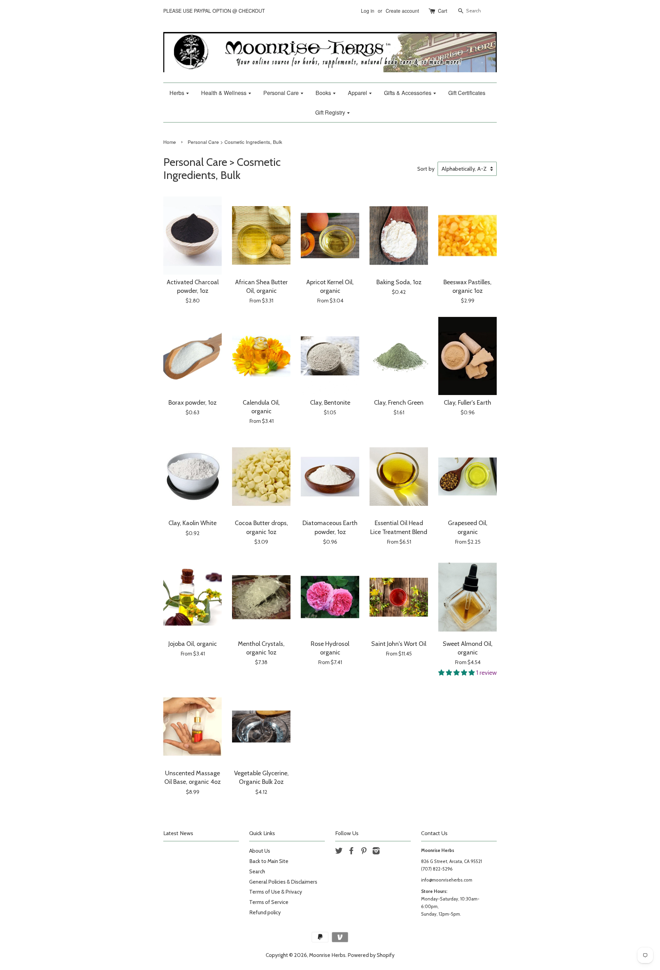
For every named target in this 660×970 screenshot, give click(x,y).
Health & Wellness (224, 93)
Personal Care (281, 93)
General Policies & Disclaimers (283, 881)
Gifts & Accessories (408, 93)
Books (324, 93)
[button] (457, 672)
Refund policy (265, 912)
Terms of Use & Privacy (275, 891)
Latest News (178, 833)
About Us (259, 851)
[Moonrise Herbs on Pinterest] (363, 852)
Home (169, 142)
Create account (402, 10)
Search (257, 871)
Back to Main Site (268, 861)
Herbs (177, 93)
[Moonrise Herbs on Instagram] (376, 852)
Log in (367, 10)
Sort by (425, 168)
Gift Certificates (466, 93)
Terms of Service (268, 902)
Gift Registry (330, 112)
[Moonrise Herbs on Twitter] (339, 852)
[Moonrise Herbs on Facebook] (351, 852)
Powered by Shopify (371, 955)
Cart (442, 10)
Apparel (358, 93)
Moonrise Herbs (327, 955)
